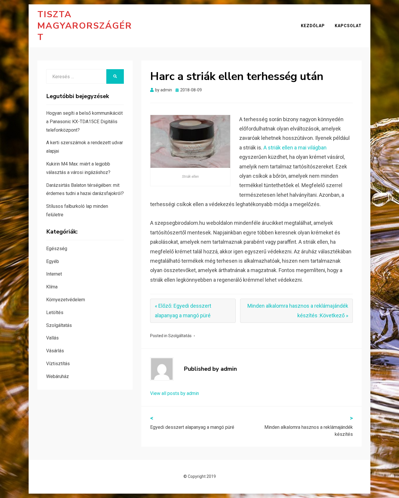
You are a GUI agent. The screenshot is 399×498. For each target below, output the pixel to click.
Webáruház (57, 376)
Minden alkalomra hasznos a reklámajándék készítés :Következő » (297, 310)
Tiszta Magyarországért (84, 25)
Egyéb (52, 261)
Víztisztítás (58, 363)
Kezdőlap (313, 25)
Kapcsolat (348, 25)
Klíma (52, 287)
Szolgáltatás (180, 335)
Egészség (56, 248)
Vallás (52, 338)
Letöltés (54, 312)
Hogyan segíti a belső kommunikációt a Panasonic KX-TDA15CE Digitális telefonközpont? (84, 121)
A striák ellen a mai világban (295, 147)
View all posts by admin (174, 393)
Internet (54, 274)
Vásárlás (55, 351)
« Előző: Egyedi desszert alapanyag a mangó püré (183, 310)
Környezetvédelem (65, 299)
